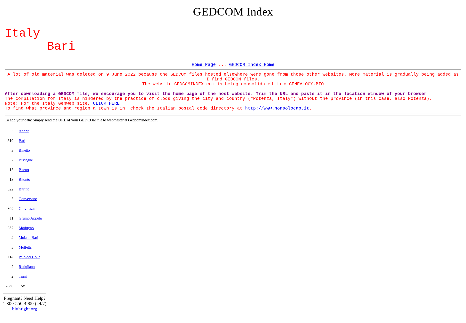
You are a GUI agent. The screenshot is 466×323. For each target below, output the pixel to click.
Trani (23, 276)
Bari (22, 141)
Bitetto (24, 170)
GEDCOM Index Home (252, 64)
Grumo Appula (30, 218)
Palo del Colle (29, 257)
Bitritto (24, 189)
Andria (24, 131)
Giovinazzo (27, 208)
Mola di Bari (28, 238)
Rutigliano (27, 267)
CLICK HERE (106, 103)
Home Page (204, 64)
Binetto (24, 150)
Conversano (28, 199)
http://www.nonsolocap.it (277, 108)
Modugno (26, 228)
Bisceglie (26, 160)
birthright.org (24, 308)
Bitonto (24, 179)
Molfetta (25, 247)
